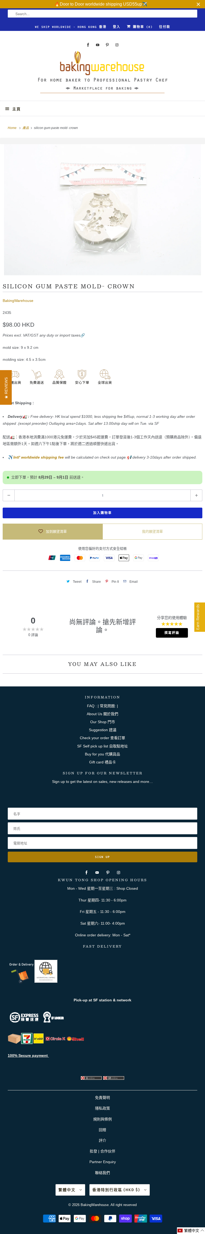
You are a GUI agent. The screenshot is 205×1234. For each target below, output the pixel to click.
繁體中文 (67, 1190)
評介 (102, 1140)
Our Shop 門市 (102, 722)
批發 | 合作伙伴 (102, 1151)
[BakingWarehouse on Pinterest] (107, 45)
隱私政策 (102, 1108)
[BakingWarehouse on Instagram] (116, 45)
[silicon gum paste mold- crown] (102, 209)
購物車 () (142, 27)
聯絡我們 (102, 1173)
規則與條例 (102, 1119)
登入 (116, 27)
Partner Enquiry (102, 1162)
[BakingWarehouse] (102, 73)
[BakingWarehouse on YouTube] (97, 45)
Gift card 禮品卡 (102, 762)
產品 (26, 128)
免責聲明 (102, 1097)
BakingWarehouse (18, 300)
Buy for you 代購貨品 (102, 754)
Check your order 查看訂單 (102, 738)
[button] (191, 1230)
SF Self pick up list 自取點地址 (102, 746)
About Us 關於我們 (102, 714)
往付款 (164, 27)
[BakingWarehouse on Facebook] (88, 45)
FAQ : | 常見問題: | (102, 706)
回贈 (102, 1130)
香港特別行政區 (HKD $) (116, 1190)
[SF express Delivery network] (14, 1043)
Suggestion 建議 (102, 730)
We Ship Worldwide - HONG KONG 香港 (71, 27)
